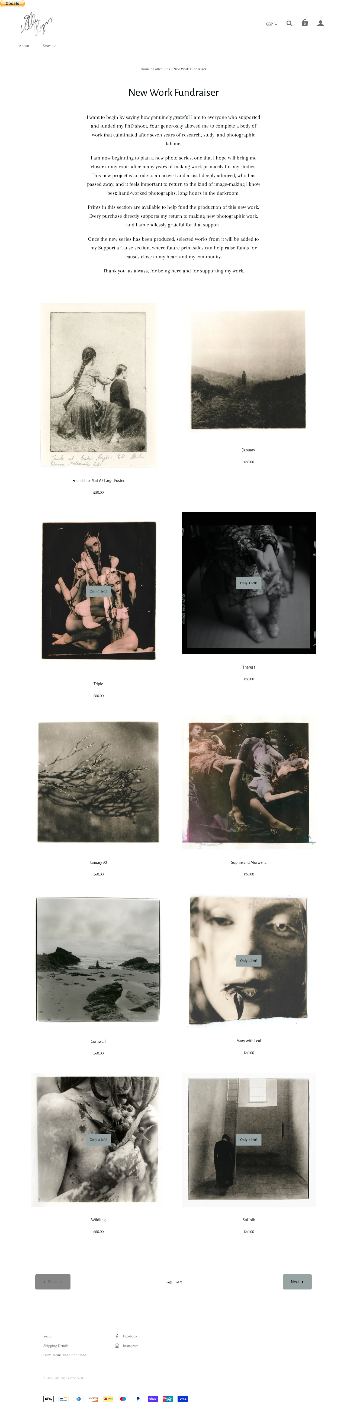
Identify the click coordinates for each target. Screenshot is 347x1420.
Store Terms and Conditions (64, 1355)
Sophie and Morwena (248, 862)
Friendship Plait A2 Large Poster (98, 480)
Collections (161, 69)
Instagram (130, 1346)
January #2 (98, 862)
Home (145, 69)
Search (48, 1336)
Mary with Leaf (248, 1041)
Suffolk (249, 1220)
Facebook (130, 1336)
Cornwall (98, 1041)
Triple (98, 684)
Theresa (248, 667)
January (248, 450)
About (24, 45)
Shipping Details (56, 1346)
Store (47, 45)
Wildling (98, 1220)
